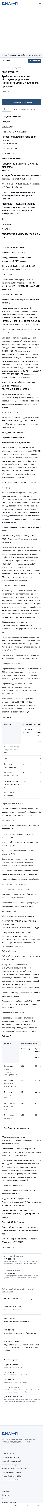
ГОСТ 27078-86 (8, 247)
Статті (4, 1499)
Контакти (5, 1495)
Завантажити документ (23, 102)
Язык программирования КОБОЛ (18, 1321)
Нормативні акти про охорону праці (14, 1465)
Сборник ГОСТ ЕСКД (12, 1307)
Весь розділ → (36, 1300)
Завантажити (35, 61)
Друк (8, 109)
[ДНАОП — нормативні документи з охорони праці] (10, 3)
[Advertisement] (21, 30)
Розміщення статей (9, 1503)
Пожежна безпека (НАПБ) (11, 1480)
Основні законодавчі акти (11, 1457)
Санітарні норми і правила (11, 1472)
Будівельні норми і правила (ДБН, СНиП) (16, 1469)
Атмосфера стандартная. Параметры (20, 1333)
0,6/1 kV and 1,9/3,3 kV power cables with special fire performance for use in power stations (21, 1347)
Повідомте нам (7, 1291)
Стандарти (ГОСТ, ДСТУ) (12, 68)
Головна (4, 55)
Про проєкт (6, 1491)
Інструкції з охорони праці (11, 1461)
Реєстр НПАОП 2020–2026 (11, 1476)
